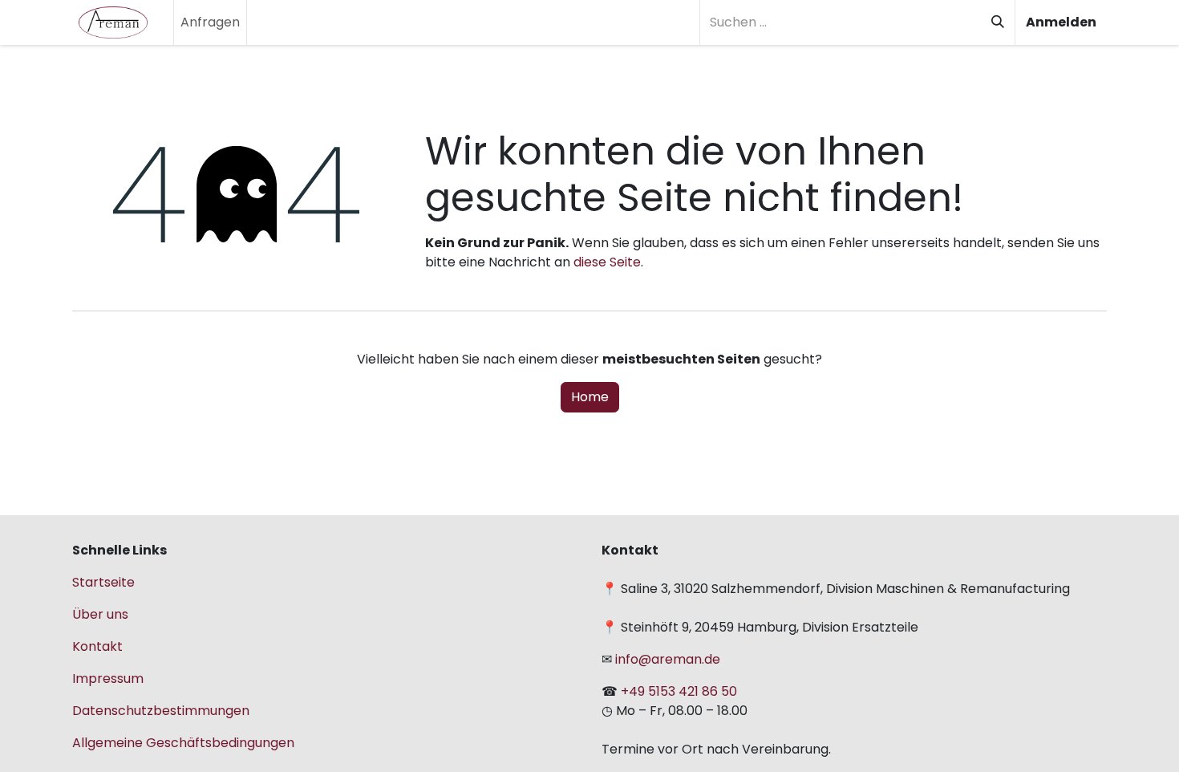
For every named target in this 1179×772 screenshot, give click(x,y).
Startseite (103, 582)
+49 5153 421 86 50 (679, 691)
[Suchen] (998, 22)
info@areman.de (666, 659)
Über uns (100, 614)
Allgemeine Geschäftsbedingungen (183, 742)
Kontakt (97, 646)
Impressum (108, 678)
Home (590, 397)
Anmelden (1061, 22)
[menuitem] (210, 22)
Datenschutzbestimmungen (160, 710)
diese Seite (607, 262)
